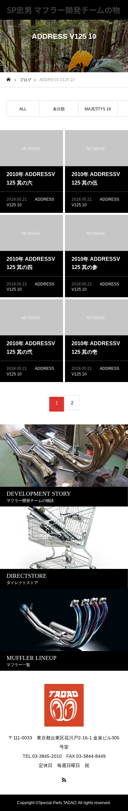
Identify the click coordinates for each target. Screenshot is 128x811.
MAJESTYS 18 (98, 109)
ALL (23, 109)
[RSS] (64, 780)
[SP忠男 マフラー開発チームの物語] (64, 705)
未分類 (59, 109)
